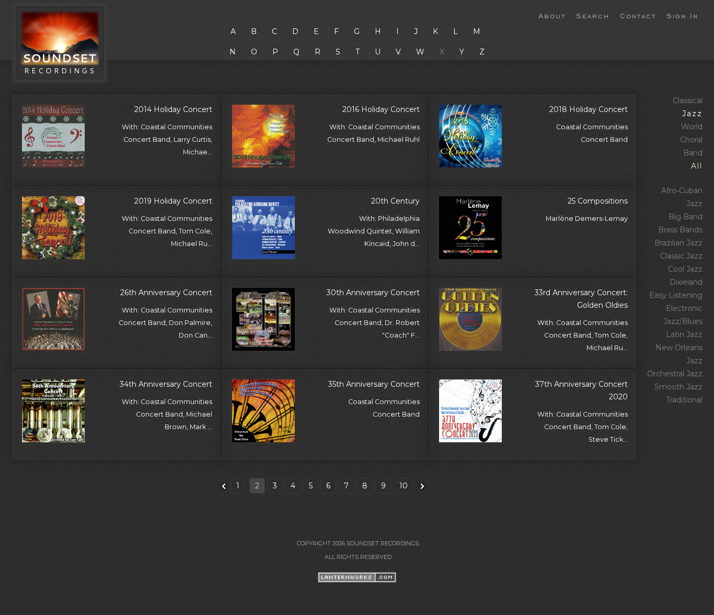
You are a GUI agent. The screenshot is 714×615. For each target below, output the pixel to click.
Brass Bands (680, 229)
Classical (688, 100)
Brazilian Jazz (678, 243)
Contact (638, 15)
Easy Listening (676, 295)
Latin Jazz (684, 334)
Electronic (684, 308)
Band (693, 153)
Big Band (686, 216)
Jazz (692, 113)
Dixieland (686, 282)
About (552, 15)
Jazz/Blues (683, 321)
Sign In (682, 15)
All (697, 166)
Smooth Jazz (678, 387)
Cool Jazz (685, 269)
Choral (691, 139)
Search (592, 15)
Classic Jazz (681, 256)
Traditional (684, 400)
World (692, 126)
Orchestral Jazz (675, 373)
